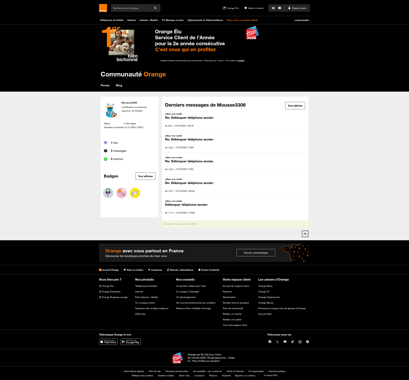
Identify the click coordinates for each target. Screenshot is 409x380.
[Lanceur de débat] (135, 193)
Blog (119, 85)
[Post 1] (121, 193)
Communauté (133, 74)
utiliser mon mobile (173, 114)
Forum (105, 85)
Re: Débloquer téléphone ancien (189, 118)
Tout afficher (145, 176)
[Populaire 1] (108, 193)
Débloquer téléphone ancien (186, 205)
